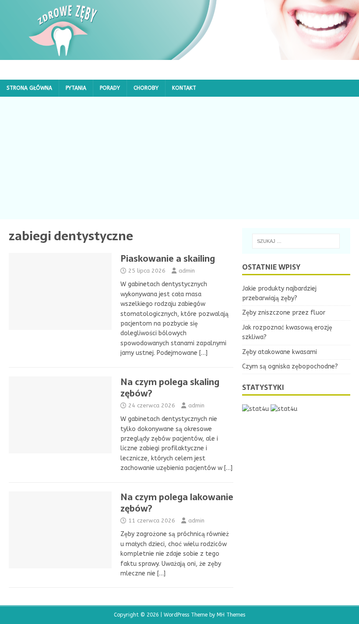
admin (187, 270)
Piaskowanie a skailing (167, 259)
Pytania (76, 88)
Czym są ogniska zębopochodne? (290, 366)
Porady (110, 88)
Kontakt (184, 88)
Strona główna (29, 88)
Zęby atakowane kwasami (279, 352)
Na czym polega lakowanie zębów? (176, 502)
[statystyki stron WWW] (255, 409)
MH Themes (231, 615)
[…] (203, 353)
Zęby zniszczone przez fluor (283, 312)
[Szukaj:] (296, 241)
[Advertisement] (179, 158)
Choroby (146, 88)
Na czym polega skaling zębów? (169, 387)
